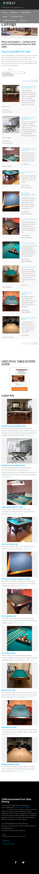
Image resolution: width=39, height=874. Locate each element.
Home (5, 12)
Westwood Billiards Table (29, 318)
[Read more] (30, 435)
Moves (5, 16)
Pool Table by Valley (29, 243)
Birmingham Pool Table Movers (12, 7)
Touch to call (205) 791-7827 (16, 51)
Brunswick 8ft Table (29, 267)
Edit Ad (10, 69)
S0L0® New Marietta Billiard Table (29, 87)
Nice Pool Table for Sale (28, 172)
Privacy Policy (8, 843)
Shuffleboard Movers (9, 20)
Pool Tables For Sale (16, 16)
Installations (14, 12)
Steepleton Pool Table (27, 293)
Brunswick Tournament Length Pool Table (29, 194)
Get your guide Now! (19, 389)
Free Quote (23, 20)
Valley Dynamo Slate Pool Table (29, 149)
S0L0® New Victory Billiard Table (28, 118)
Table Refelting (26, 12)
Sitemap (6, 840)
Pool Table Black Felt (29, 219)
